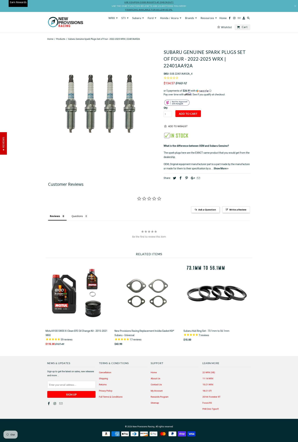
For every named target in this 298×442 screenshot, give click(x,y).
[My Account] (244, 19)
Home (154, 372)
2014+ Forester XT (211, 397)
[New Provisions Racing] (65, 22)
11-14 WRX (207, 378)
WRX (113, 18)
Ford (152, 18)
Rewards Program (159, 397)
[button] (207, 90)
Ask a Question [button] (207, 209)
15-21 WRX (207, 384)
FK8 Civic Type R (210, 409)
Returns (103, 384)
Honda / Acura (170, 18)
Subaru (138, 18)
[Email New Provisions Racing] (61, 403)
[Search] (248, 19)
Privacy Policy (105, 390)
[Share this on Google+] (192, 178)
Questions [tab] (77, 216)
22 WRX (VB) (208, 372)
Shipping (103, 378)
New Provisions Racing (144, 426)
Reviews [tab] (55, 216)
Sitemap (155, 403)
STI (125, 18)
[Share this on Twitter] (174, 178)
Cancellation (105, 372)
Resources (209, 18)
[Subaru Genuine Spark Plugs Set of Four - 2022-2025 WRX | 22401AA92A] (103, 102)
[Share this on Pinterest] (186, 178)
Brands (191, 18)
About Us (155, 378)
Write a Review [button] (237, 209)
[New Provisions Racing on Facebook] (49, 403)
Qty (165, 107)
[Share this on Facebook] (180, 178)
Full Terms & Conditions (110, 397)
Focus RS (207, 403)
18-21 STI (207, 390)
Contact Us (156, 384)
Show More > (221, 168)
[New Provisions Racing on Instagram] (55, 403)
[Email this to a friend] (198, 178)
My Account (157, 390)
